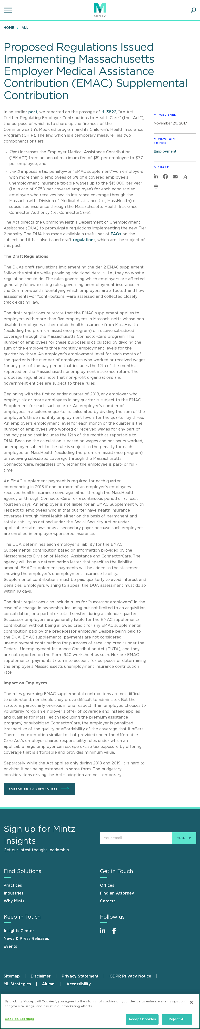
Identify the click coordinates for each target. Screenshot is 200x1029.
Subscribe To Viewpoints (33, 788)
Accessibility (78, 984)
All (25, 28)
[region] (100, 1011)
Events (10, 946)
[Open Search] (193, 10)
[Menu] (8, 10)
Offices (107, 885)
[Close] (191, 1002)
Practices (13, 885)
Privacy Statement (80, 976)
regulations (84, 240)
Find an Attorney (117, 893)
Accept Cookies (142, 1019)
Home (9, 28)
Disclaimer (41, 976)
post (32, 112)
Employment (165, 151)
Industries (13, 893)
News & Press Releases (26, 939)
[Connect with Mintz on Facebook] (117, 933)
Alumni (48, 984)
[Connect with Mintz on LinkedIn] (105, 933)
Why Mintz (14, 901)
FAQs (116, 234)
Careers (108, 901)
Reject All (177, 1019)
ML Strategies (17, 984)
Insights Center (19, 931)
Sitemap (12, 976)
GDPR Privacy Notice (130, 976)
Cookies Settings (19, 1019)
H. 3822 (108, 112)
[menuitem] (10, 28)
